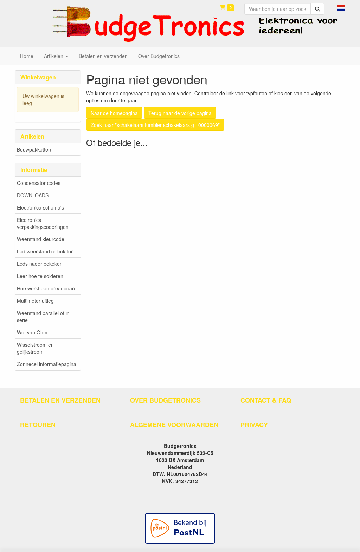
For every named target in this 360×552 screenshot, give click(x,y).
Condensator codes (38, 182)
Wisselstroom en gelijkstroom (35, 348)
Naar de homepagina (114, 112)
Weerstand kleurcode (40, 239)
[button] (341, 7)
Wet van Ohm (32, 332)
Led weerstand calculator (45, 251)
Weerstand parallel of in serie (43, 316)
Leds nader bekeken (40, 263)
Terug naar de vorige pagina (180, 112)
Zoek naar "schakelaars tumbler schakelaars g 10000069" (155, 124)
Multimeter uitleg (35, 300)
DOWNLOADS (33, 195)
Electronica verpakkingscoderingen (43, 223)
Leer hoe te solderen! (41, 276)
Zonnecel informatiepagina (46, 363)
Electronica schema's (40, 207)
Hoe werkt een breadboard (47, 288)
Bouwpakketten (34, 149)
